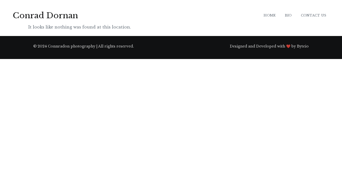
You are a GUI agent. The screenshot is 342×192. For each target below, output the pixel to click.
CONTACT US (313, 15)
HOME (270, 15)
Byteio (303, 46)
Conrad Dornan (45, 15)
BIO (288, 15)
